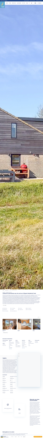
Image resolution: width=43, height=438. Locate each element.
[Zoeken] (29, 3)
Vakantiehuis (6, 290)
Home (3, 290)
